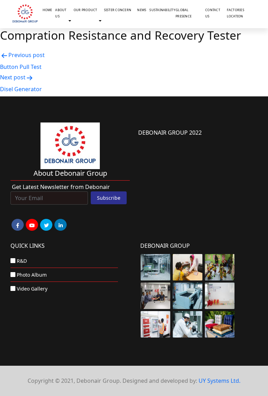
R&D (22, 261)
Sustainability (161, 10)
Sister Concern (118, 10)
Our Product (85, 10)
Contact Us (212, 13)
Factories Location (235, 13)
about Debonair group (70, 173)
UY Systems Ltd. (219, 381)
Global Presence (184, 13)
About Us (60, 13)
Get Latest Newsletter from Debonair (61, 187)
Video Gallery (32, 288)
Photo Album (32, 274)
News (141, 10)
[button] (71, 21)
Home (47, 10)
